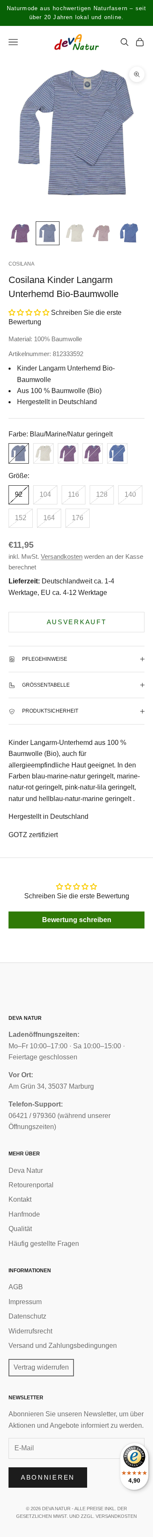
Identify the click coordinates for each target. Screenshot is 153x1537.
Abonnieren (48, 1477)
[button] (28, 312)
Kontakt (19, 1199)
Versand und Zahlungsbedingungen (62, 1345)
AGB (15, 1287)
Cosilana (21, 264)
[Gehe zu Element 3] (75, 233)
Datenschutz (27, 1316)
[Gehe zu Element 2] (48, 233)
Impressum (25, 1301)
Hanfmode (24, 1214)
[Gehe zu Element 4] (102, 233)
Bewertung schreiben (76, 919)
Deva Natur (25, 1170)
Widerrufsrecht (30, 1331)
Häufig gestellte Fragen (43, 1243)
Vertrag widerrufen (41, 1367)
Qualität (20, 1228)
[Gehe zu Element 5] (129, 233)
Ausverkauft (77, 622)
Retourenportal (31, 1185)
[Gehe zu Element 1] (20, 233)
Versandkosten (61, 556)
